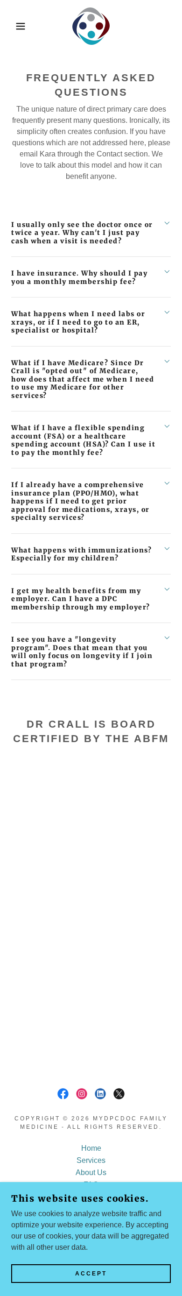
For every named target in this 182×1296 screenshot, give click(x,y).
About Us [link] (91, 1172)
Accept (91, 1273)
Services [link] (91, 1160)
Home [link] (91, 1148)
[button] (14, 26)
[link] (91, 26)
